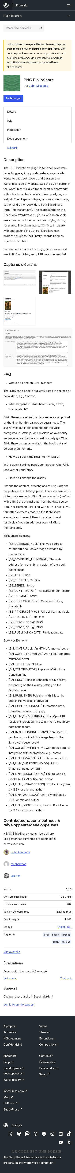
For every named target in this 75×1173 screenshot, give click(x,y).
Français (17, 1125)
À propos (9, 1026)
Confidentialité (12, 1044)
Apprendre (10, 1056)
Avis (9, 120)
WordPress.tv (13, 1079)
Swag (44, 1074)
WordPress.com (15, 1091)
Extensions (46, 1038)
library (56, 942)
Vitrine (43, 1026)
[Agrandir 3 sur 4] (31, 301)
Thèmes (44, 1032)
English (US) (65, 926)
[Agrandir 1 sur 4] (31, 275)
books (55, 934)
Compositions (48, 1044)
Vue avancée (11, 952)
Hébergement (12, 1038)
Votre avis (9, 978)
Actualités (9, 1032)
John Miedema (38, 85)
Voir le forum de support (18, 1004)
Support (12, 148)
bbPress (10, 1103)
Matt (8, 1097)
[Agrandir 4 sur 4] (67, 333)
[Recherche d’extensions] (40, 28)
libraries (66, 934)
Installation (14, 129)
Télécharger (13, 98)
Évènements (47, 1062)
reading (66, 942)
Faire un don (49, 1068)
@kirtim (15, 876)
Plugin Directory (12, 15)
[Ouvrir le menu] (69, 5)
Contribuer (45, 1056)
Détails (11, 111)
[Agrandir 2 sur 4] (67, 275)
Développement (17, 138)
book (46, 934)
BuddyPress (12, 1109)
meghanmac (18, 864)
